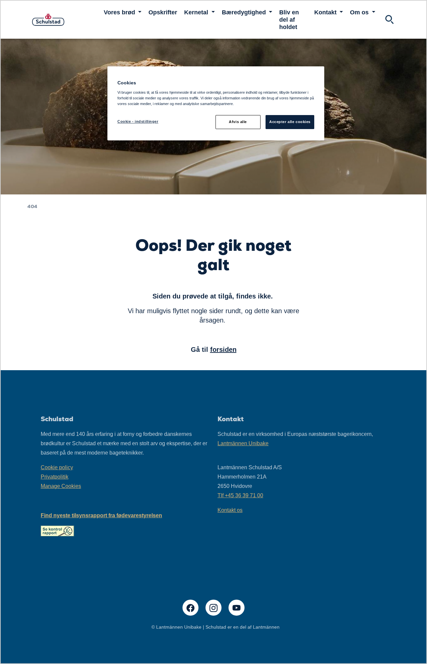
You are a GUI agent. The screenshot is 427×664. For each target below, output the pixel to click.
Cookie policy (57, 467)
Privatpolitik (54, 477)
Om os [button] (360, 12)
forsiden (223, 349)
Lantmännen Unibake (243, 443)
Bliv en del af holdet (289, 19)
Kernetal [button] (197, 12)
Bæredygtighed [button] (245, 12)
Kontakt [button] (326, 12)
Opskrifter (162, 12)
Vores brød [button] (120, 12)
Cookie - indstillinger (137, 121)
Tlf (240, 495)
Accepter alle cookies (290, 122)
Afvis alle (238, 122)
